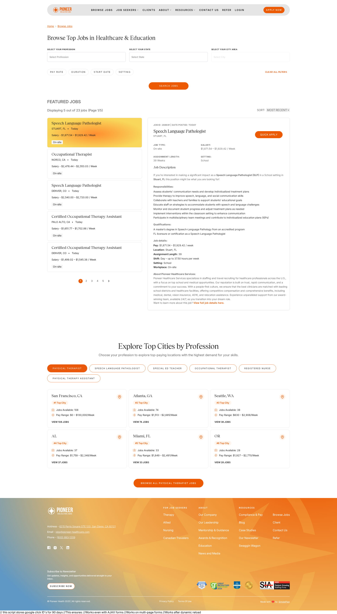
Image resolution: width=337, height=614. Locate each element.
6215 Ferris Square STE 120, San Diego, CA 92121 (87, 526)
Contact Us (280, 530)
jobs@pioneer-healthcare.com (73, 531)
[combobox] (86, 57)
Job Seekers (126, 9)
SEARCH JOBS (168, 86)
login (239, 9)
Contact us (209, 9)
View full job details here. (208, 302)
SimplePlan (284, 601)
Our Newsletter (248, 537)
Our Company (208, 514)
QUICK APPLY (269, 134)
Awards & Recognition (213, 537)
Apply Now (274, 10)
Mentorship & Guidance (214, 530)
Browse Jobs (65, 26)
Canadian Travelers (176, 537)
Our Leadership (209, 522)
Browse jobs (102, 9)
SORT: (261, 110)
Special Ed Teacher (167, 368)
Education (205, 545)
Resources (184, 9)
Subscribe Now (61, 586)
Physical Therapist (67, 368)
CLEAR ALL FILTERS (276, 72)
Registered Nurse (257, 368)
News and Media (209, 553)
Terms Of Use (184, 601)
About (164, 9)
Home (50, 26)
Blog (242, 522)
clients (149, 9)
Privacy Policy (166, 601)
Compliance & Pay (251, 514)
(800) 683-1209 (66, 537)
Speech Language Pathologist (117, 368)
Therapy (168, 514)
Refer (226, 9)
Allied (167, 522)
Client (276, 522)
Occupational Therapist (213, 368)
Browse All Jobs (168, 483)
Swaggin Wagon (249, 545)
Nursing (168, 530)
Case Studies (247, 530)
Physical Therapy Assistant (74, 378)
